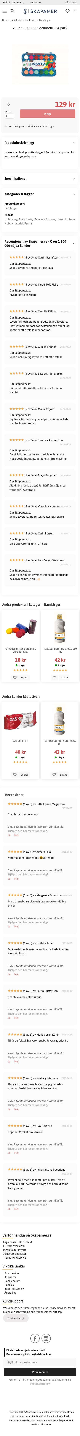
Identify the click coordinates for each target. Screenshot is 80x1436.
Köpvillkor (10, 1277)
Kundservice (11, 1273)
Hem (4, 20)
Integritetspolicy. (40, 1383)
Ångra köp (10, 1292)
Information (71, 2)
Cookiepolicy (12, 1281)
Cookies (9, 1285)
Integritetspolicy (14, 1288)
